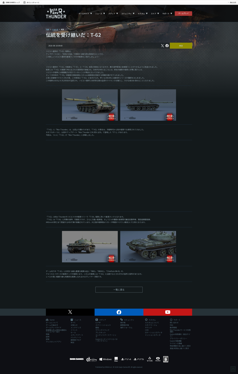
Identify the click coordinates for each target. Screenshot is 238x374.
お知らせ (74, 325)
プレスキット (100, 332)
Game (52, 320)
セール (73, 332)
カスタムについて (152, 322)
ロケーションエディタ (153, 332)
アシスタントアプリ (53, 341)
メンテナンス (76, 327)
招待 (47, 337)
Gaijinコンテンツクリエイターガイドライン (106, 340)
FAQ (171, 325)
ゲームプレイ (183, 13)
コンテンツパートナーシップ (105, 336)
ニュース (98, 13)
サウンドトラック (102, 330)
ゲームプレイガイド (53, 327)
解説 (181, 45)
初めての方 (233, 2)
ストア (153, 13)
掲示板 (122, 322)
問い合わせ (174, 322)
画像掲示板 (124, 325)
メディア (111, 13)
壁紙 (97, 327)
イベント (74, 330)
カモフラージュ (151, 325)
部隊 (47, 339)
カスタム (141, 13)
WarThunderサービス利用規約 (180, 331)
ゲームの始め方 (52, 325)
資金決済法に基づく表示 (179, 348)
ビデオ (98, 322)
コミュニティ (126, 13)
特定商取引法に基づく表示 (180, 346)
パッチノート (76, 337)
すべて (73, 322)
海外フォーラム (126, 327)
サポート (165, 13)
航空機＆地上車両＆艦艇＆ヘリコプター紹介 (56, 331)
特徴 (47, 334)
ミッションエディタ (153, 335)
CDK (147, 330)
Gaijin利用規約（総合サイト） (180, 335)
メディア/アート (77, 335)
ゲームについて (52, 322)
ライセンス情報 (176, 343)
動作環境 (173, 327)
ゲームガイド (84, 13)
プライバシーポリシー (178, 338)
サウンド (148, 327)
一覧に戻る (119, 289)
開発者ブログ (76, 340)
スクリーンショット (103, 325)
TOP (47, 29)
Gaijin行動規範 (176, 341)
